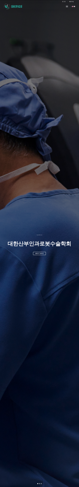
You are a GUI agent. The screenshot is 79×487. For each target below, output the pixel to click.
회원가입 (71, 1)
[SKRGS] (13, 6)
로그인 (64, 1)
